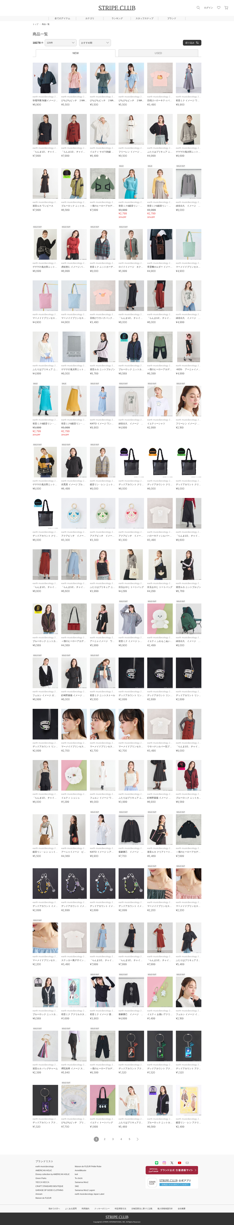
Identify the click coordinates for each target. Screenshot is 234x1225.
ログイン (208, 7)
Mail (187, 1163)
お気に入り (219, 8)
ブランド (171, 18)
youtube (179, 1163)
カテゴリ (89, 18)
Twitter (172, 1163)
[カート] (226, 8)
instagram (164, 1163)
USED (158, 53)
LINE (156, 1163)
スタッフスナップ (144, 18)
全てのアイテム (62, 18)
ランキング (117, 18)
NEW (76, 53)
